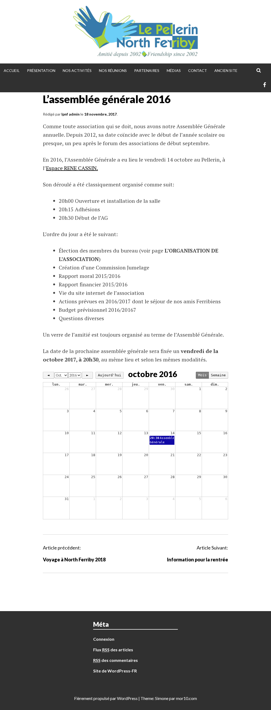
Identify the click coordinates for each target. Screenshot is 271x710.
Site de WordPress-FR (115, 670)
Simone (161, 698)
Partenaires (146, 70)
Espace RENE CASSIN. (72, 168)
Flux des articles (113, 649)
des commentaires (115, 660)
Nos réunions (113, 70)
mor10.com (186, 698)
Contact (197, 70)
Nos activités (77, 70)
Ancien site (225, 70)
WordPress (127, 698)
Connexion (103, 639)
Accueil (12, 70)
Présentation (41, 70)
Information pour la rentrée (197, 559)
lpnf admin (70, 114)
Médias (174, 70)
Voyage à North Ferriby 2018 (74, 559)
